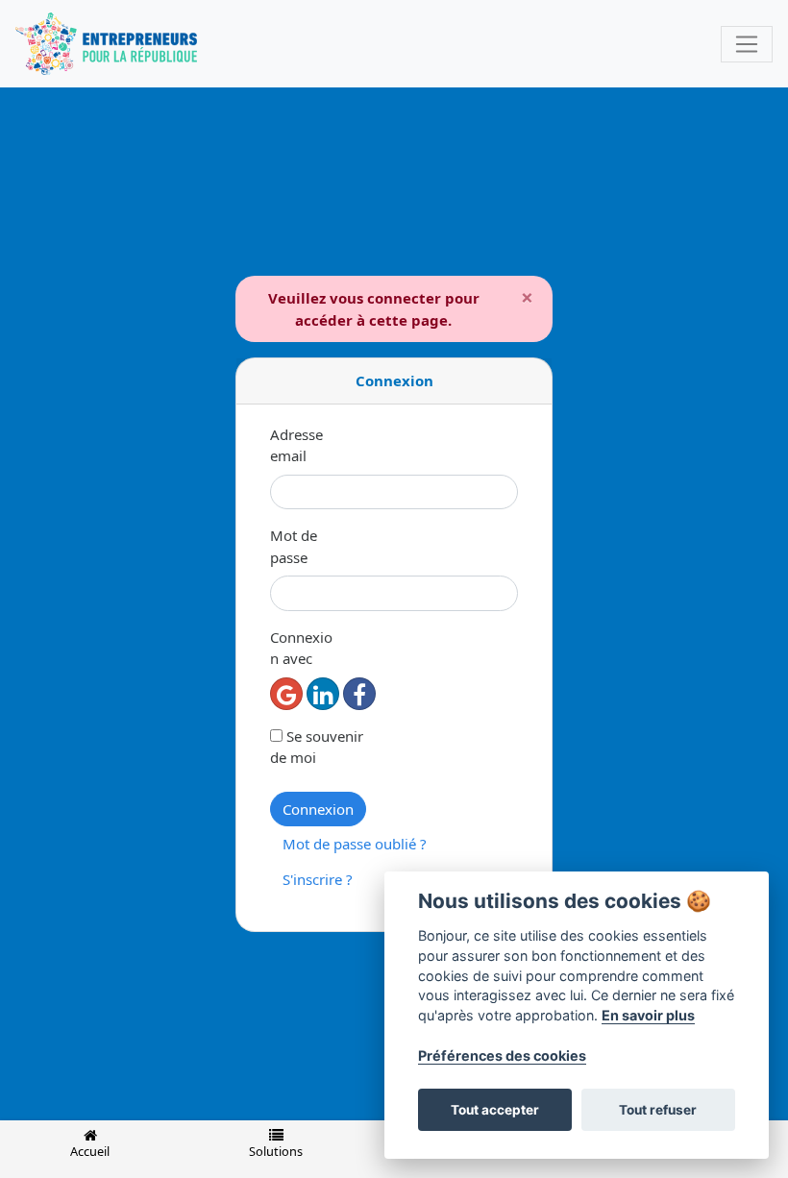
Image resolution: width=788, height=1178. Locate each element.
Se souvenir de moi (316, 747)
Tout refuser (658, 1109)
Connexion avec (301, 648)
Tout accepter (495, 1109)
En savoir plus (648, 1015)
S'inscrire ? (318, 879)
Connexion (318, 809)
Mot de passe (293, 546)
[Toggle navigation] (747, 44)
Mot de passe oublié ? (355, 843)
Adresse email (296, 445)
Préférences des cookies (502, 1055)
